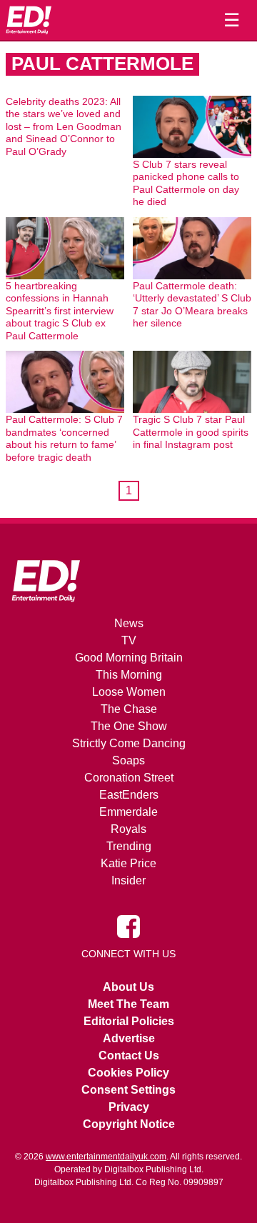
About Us (128, 987)
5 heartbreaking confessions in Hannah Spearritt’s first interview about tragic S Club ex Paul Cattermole (60, 310)
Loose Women (129, 692)
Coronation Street (128, 778)
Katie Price (128, 863)
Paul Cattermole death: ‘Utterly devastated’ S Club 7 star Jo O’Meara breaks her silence (192, 304)
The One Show (129, 726)
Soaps (128, 760)
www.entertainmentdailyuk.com (106, 1157)
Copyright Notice (129, 1124)
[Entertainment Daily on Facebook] (128, 926)
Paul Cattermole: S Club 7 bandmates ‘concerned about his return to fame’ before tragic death (64, 438)
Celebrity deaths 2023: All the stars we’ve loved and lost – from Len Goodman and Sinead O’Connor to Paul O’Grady (63, 126)
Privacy (129, 1107)
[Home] (28, 20)
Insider (128, 880)
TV (128, 640)
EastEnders (128, 795)
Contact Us (129, 1055)
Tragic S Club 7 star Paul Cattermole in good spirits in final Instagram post (190, 432)
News (128, 623)
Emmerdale (128, 812)
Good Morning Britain (129, 658)
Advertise (129, 1038)
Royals (128, 829)
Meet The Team (128, 1004)
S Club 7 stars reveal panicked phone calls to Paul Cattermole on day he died (186, 183)
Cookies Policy (128, 1073)
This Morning (129, 675)
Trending (128, 846)
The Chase (129, 709)
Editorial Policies (129, 1021)
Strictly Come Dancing (129, 743)
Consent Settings (128, 1090)
